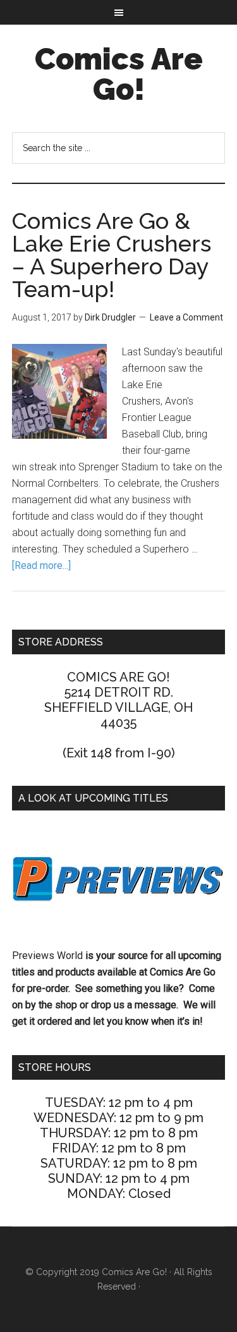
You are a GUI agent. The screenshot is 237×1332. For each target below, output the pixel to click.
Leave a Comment (186, 317)
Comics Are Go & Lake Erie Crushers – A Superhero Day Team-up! (111, 254)
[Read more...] (41, 565)
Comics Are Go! (119, 74)
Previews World (47, 956)
